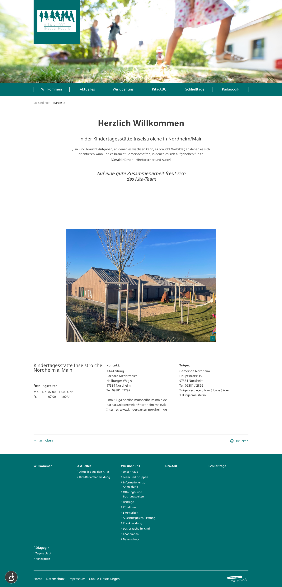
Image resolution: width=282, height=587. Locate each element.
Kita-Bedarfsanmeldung (94, 477)
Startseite (59, 103)
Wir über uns (130, 466)
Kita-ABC (171, 466)
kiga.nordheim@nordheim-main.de (141, 400)
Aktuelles (84, 466)
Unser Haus (130, 471)
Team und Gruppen (135, 477)
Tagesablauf (43, 553)
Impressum (76, 579)
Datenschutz (131, 539)
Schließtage (217, 466)
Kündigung (130, 507)
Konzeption (42, 558)
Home (38, 579)
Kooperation (131, 534)
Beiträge (128, 502)
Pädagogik (41, 547)
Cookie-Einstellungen (104, 579)
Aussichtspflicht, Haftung (139, 518)
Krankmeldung (132, 523)
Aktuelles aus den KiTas (94, 471)
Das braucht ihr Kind (136, 528)
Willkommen (43, 466)
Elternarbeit (130, 512)
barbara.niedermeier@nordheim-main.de (136, 405)
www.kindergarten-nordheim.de (143, 409)
